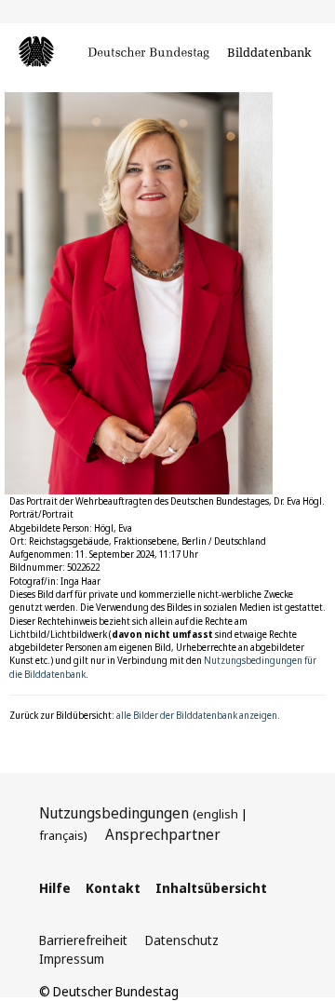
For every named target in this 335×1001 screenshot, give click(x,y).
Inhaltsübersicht (211, 888)
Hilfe (55, 888)
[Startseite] (116, 54)
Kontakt (113, 888)
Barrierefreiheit (83, 940)
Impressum (71, 958)
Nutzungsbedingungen (114, 813)
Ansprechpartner (163, 834)
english (217, 813)
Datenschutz (182, 940)
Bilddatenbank (269, 52)
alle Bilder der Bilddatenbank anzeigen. (198, 715)
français (61, 835)
